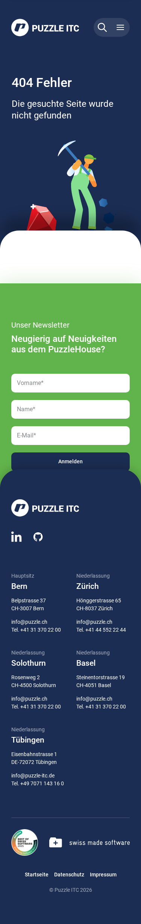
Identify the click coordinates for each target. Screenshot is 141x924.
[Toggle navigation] (120, 27)
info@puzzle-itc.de (33, 776)
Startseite (37, 875)
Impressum (103, 875)
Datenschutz (69, 875)
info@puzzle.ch (29, 622)
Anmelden (70, 461)
